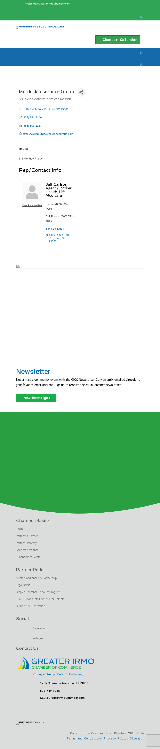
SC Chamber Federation (30, 606)
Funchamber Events (28, 557)
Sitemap (136, 738)
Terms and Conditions (84, 738)
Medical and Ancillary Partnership (36, 578)
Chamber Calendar (120, 39)
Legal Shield (23, 585)
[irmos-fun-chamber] (80, 267)
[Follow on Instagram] (132, 16)
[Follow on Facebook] (124, 16)
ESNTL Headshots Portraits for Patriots (40, 599)
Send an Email (55, 228)
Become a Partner (27, 550)
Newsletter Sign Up (38, 398)
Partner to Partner (27, 536)
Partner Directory (26, 543)
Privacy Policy (116, 738)
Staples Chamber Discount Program (38, 592)
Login (19, 528)
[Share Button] (81, 92)
